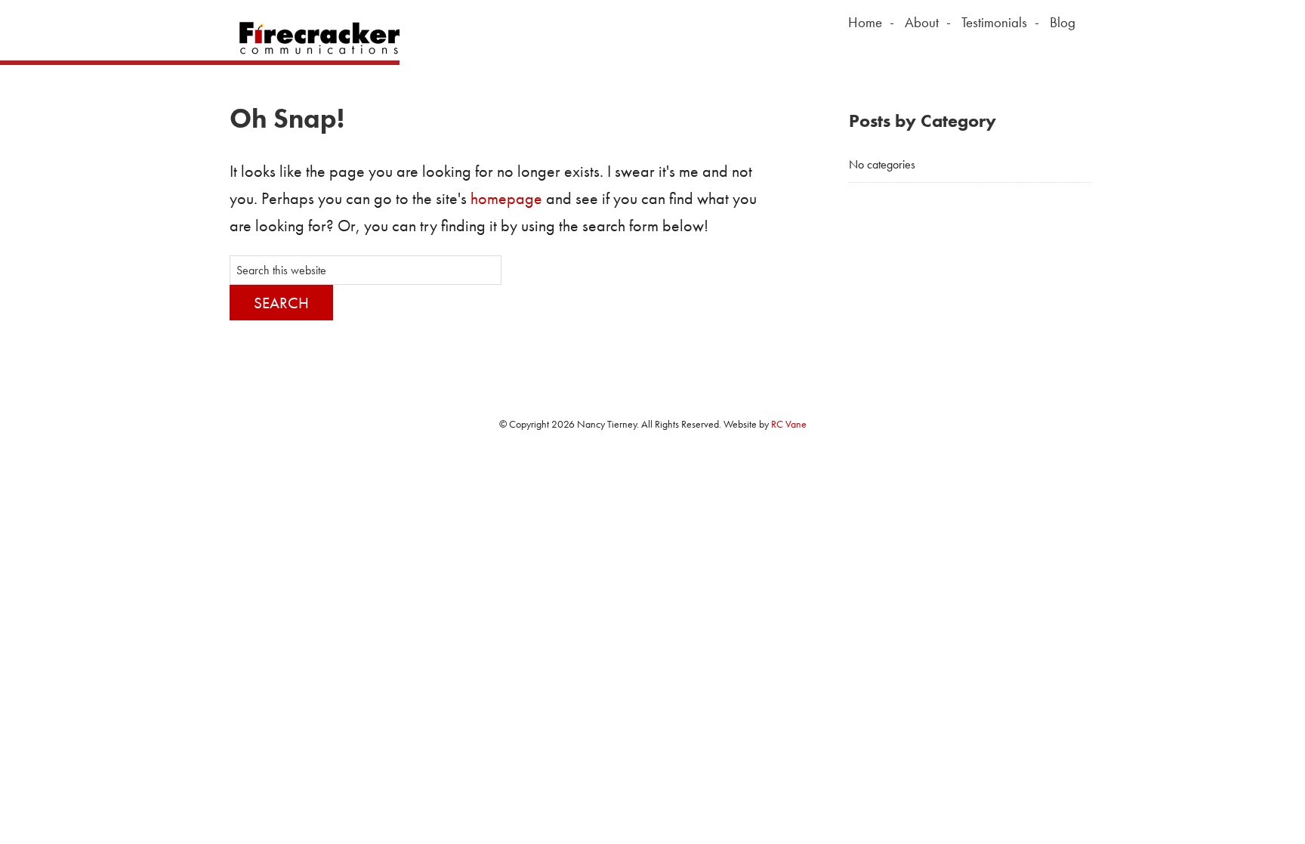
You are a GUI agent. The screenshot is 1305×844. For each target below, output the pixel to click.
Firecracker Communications (315, 37)
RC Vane (789, 424)
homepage (506, 198)
